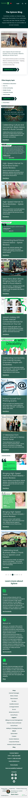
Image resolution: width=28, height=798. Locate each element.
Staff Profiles (6, 94)
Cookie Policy (12, 788)
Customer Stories (8, 92)
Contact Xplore (14, 753)
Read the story (8, 69)
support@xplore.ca (14, 761)
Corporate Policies (14, 742)
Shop (14, 690)
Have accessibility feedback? (14, 768)
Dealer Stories (7, 90)
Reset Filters (6, 102)
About (14, 731)
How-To (5, 86)
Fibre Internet (14, 698)
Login (17, 3)
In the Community (8, 88)
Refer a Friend (14, 696)
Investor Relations (14, 739)
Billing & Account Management (14, 720)
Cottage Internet (14, 707)
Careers (14, 736)
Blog (14, 747)
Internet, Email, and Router (14, 723)
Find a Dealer (14, 765)
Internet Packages (14, 693)
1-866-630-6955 (15, 755)
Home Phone (14, 715)
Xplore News (14, 733)
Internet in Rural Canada (14, 744)
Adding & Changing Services (14, 728)
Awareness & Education (9, 83)
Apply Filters (7, 98)
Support (14, 717)
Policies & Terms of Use (21, 788)
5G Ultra (14, 701)
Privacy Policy (4, 788)
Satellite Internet (14, 704)
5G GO (14, 709)
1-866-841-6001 (16, 758)
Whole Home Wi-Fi (14, 712)
